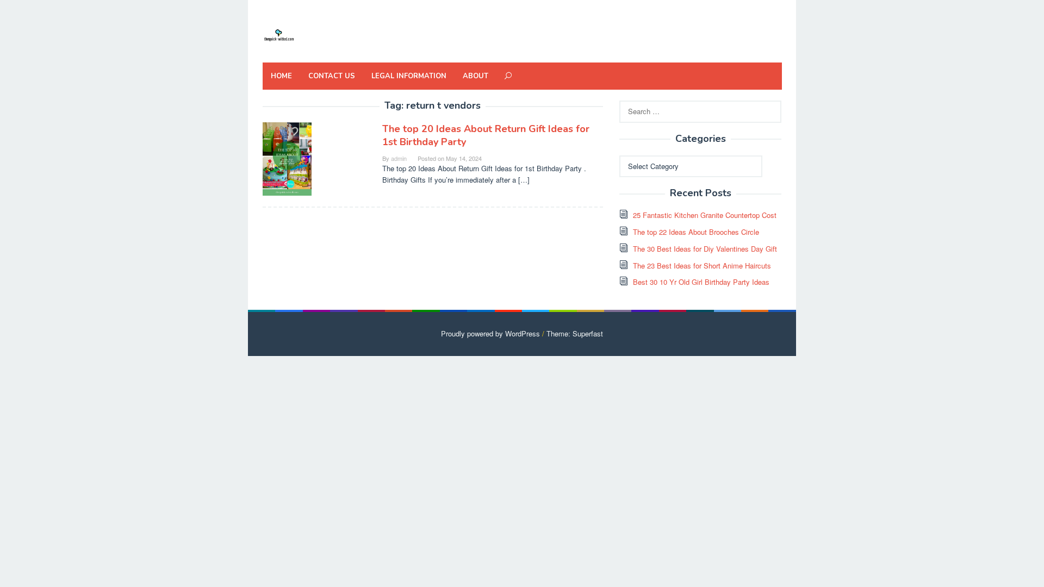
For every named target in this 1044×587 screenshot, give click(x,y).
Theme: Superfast (574, 333)
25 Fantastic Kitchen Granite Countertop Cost (704, 215)
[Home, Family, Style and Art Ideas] (279, 34)
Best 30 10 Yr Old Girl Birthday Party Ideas (701, 282)
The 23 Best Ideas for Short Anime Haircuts (702, 265)
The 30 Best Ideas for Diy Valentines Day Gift (705, 248)
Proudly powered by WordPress (490, 333)
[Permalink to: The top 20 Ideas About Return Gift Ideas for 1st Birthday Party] (287, 158)
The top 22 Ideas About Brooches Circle (696, 232)
